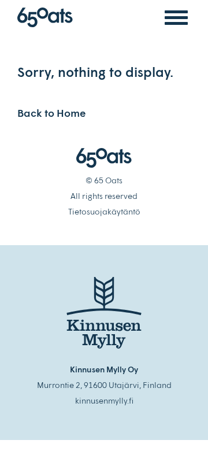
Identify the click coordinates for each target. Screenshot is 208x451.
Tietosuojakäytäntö (104, 211)
